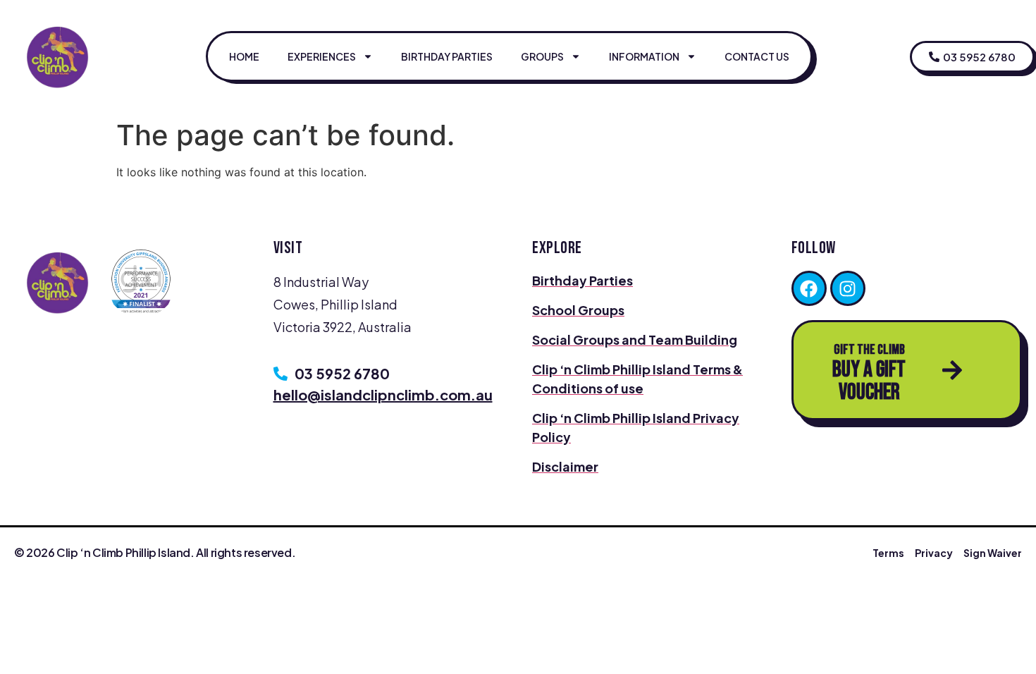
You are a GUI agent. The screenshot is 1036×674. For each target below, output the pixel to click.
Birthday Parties (447, 56)
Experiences (322, 56)
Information (644, 56)
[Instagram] (847, 288)
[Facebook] (809, 288)
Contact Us (756, 56)
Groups (542, 56)
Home (244, 56)
